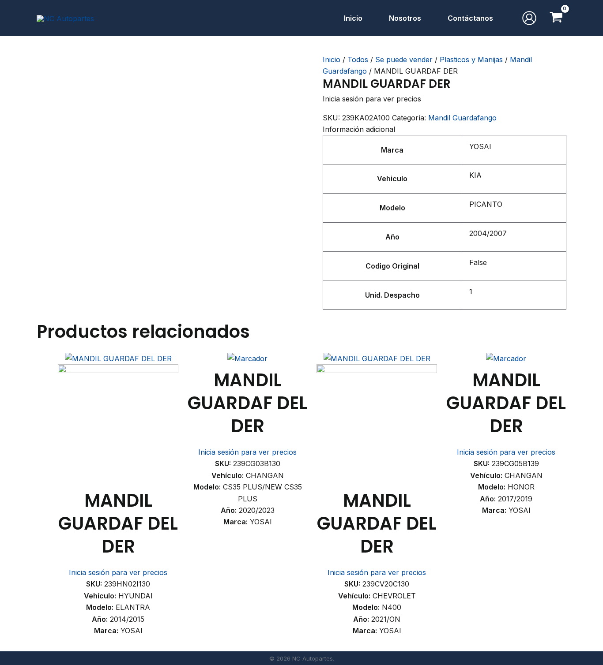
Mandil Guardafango (462, 117)
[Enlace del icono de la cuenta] (529, 18)
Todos (357, 59)
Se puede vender (404, 59)
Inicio (331, 59)
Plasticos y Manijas (471, 59)
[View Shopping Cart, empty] (556, 18)
